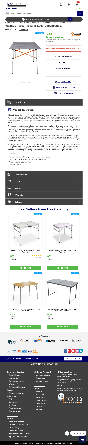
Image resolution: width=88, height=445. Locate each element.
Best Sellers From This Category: (44, 209)
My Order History (42, 381)
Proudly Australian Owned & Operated (47, 19)
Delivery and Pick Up (16, 381)
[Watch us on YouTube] (73, 351)
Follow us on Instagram (44, 364)
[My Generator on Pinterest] (69, 351)
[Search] (80, 13)
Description (20, 102)
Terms (10, 418)
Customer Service (15, 372)
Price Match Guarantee (17, 431)
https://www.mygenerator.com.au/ (69, 390)
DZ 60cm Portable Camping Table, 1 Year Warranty (62, 251)
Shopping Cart (41, 378)
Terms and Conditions (17, 422)
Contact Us (13, 402)
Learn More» (23, 30)
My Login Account (42, 372)
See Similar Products (63, 57)
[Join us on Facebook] (66, 351)
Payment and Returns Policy (19, 425)
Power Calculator (15, 408)
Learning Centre (14, 378)
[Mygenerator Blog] (81, 351)
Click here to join (72, 359)
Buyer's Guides (14, 375)
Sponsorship (40, 404)
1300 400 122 (12, 9)
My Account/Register (43, 375)
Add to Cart (25, 268)
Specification (21, 175)
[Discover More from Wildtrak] (76, 34)
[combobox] (43, 13)
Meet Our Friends (42, 401)
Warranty (19, 195)
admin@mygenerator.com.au (72, 388)
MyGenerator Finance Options (19, 434)
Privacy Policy (14, 428)
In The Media (40, 395)
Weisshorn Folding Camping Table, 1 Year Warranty (25, 251)
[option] (46, 19)
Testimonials (40, 398)
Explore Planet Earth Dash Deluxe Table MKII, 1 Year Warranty (62, 310)
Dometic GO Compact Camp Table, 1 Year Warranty (25, 310)
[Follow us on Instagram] (77, 351)
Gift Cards (12, 405)
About (36, 388)
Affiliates (39, 410)
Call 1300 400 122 (64, 62)
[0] (77, 4)
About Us (39, 392)
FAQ (10, 399)
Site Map (39, 407)
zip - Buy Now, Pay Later (18, 437)
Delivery (18, 202)
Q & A (17, 181)
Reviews (18, 188)
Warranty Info (14, 384)
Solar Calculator (14, 411)
